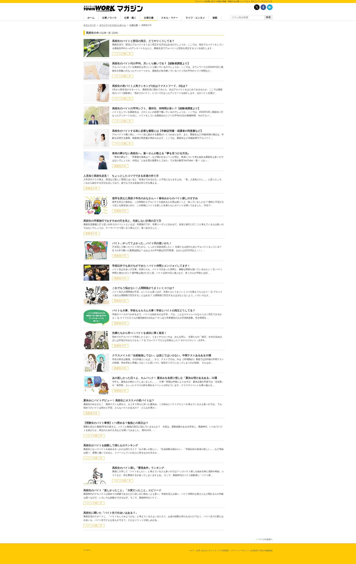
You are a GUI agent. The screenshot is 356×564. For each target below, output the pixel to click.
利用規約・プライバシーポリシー (235, 551)
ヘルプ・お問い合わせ (198, 551)
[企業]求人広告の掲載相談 (262, 551)
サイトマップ (214, 551)
